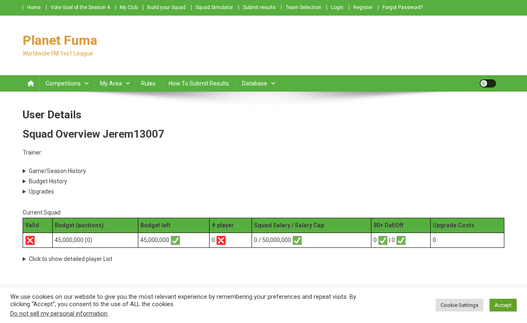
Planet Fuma (60, 40)
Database (254, 83)
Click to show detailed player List (70, 259)
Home (34, 7)
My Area (111, 83)
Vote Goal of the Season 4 (80, 7)
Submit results (259, 7)
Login (337, 7)
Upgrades (41, 191)
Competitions (63, 83)
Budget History (48, 181)
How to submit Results (199, 83)
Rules (148, 83)
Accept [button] (503, 305)
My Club (129, 7)
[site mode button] (488, 83)
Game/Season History (57, 171)
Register (363, 7)
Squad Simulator (214, 7)
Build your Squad (166, 7)
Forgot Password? (402, 7)
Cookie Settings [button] (459, 305)
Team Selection (303, 7)
